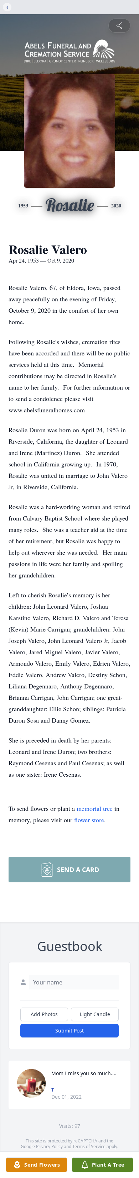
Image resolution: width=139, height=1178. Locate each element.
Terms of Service (88, 1146)
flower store (89, 819)
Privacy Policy (49, 1146)
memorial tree (95, 808)
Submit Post (69, 1030)
